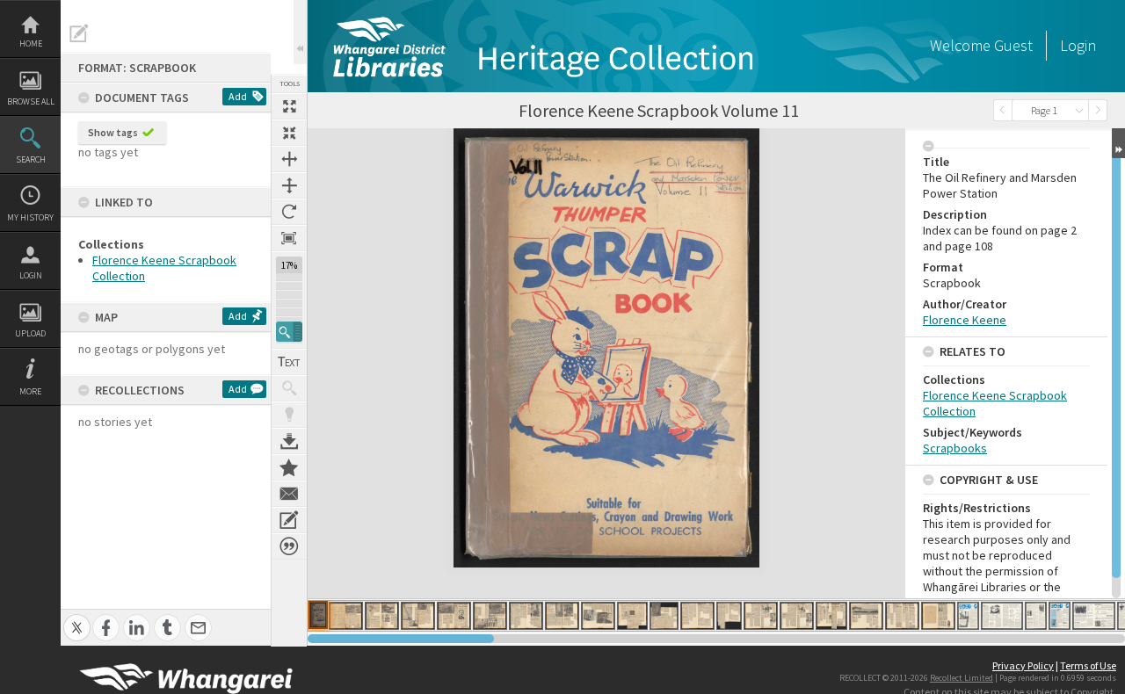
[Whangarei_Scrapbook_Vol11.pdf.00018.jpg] (902, 616)
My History (30, 217)
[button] (289, 332)
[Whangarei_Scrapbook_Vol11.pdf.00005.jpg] (454, 616)
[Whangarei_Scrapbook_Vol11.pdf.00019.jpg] (938, 616)
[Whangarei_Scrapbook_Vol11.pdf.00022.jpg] (1036, 616)
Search (31, 159)
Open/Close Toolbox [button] (300, 32)
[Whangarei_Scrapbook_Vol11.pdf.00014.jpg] (761, 616)
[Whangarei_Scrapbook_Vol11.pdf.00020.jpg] (968, 616)
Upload (30, 333)
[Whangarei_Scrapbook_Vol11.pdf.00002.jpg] (346, 616)
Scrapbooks (955, 448)
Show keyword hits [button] (289, 388)
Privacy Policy (1023, 665)
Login (30, 275)
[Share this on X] (77, 618)
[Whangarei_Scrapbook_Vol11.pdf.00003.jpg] (382, 616)
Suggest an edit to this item (79, 33)
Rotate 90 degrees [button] (289, 212)
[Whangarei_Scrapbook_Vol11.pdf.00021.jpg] (1002, 616)
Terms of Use (1088, 665)
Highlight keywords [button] (289, 414)
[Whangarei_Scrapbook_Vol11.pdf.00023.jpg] (1060, 616)
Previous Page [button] (1003, 110)
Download (289, 441)
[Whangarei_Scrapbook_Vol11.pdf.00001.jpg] (318, 615)
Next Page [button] (1098, 110)
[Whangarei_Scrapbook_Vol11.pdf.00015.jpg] (797, 616)
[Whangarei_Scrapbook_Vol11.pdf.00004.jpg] (418, 616)
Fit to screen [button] (289, 132)
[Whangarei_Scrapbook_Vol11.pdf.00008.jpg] (562, 616)
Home (30, 43)
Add (238, 96)
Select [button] (1079, 110)
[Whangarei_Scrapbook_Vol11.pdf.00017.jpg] (866, 616)
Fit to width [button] (289, 159)
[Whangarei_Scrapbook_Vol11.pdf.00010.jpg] (632, 616)
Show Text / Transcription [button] (289, 362)
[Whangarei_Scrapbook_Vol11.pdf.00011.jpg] (664, 616)
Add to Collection (289, 467)
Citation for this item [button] (289, 546)
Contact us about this (289, 494)
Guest (1013, 45)
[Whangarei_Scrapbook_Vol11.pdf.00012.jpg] (697, 616)
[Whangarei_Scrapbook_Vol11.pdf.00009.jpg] (598, 616)
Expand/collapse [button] (1118, 143)
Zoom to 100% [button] (289, 238)
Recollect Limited (961, 677)
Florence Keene (964, 320)
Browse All (30, 101)
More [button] (30, 391)
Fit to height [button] (289, 185)
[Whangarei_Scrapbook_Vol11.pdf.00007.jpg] (526, 616)
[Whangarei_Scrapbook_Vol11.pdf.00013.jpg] (729, 616)
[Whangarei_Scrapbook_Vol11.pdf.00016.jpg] (831, 616)
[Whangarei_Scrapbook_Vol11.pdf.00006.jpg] (490, 616)
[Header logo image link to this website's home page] (541, 14)
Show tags (113, 132)
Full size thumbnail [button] (289, 106)
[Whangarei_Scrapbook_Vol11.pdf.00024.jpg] (1093, 616)
